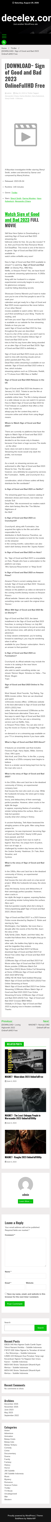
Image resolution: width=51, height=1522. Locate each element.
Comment (10, 1235)
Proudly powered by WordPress (21, 1515)
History (7, 1465)
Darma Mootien (25, 96)
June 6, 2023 (11, 1081)
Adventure (8, 1433)
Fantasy (7, 1462)
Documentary (10, 1453)
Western (8, 1499)
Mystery (7, 1479)
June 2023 (8, 1410)
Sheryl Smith (9, 99)
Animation (8, 1436)
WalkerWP (31, 1518)
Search (7, 1322)
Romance (8, 1482)
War (6, 1496)
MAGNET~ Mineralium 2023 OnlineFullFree (24, 1076)
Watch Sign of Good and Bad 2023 (22, 217)
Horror (7, 1468)
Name (8, 1272)
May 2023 (8, 1412)
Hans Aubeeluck (38, 96)
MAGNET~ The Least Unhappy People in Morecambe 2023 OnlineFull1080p (22, 1117)
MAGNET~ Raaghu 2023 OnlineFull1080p (23, 1157)
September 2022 (11, 1415)
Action (7, 1430)
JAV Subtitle (9, 1471)
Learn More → (25, 1201)
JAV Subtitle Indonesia (14, 1473)
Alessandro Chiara (12, 96)
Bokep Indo (9, 1442)
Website (29, 1283)
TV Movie (8, 1491)
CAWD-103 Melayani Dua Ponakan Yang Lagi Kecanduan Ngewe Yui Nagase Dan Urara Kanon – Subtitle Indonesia (24, 1359)
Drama (7, 1456)
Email (8, 1283)
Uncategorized (10, 1494)
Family (7, 1459)
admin (9, 93)
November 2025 (11, 1407)
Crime (7, 1450)
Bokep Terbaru (10, 1445)
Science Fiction (10, 1485)
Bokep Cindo (9, 1439)
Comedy (8, 1448)
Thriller (30, 93)
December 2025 (11, 1404)
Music (6, 1476)
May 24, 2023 (20, 93)
